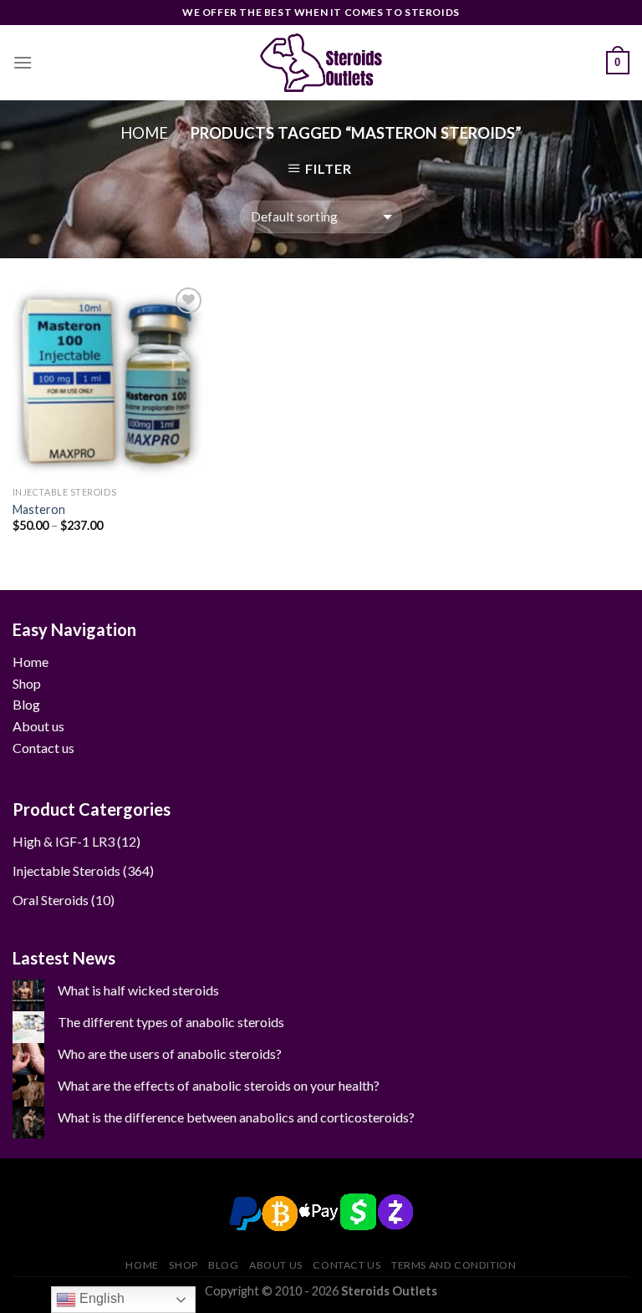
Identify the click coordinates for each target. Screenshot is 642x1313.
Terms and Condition (454, 1265)
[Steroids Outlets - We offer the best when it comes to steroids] (321, 63)
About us (38, 726)
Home (144, 133)
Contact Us (346, 1265)
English (100, 1298)
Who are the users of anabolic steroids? (170, 1053)
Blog (26, 704)
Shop (27, 683)
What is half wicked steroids (138, 990)
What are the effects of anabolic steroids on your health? (219, 1085)
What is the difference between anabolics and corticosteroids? (236, 1117)
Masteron (39, 509)
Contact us (43, 748)
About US (276, 1265)
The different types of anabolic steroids (171, 1022)
